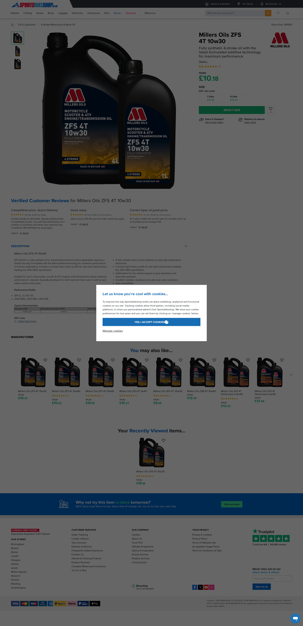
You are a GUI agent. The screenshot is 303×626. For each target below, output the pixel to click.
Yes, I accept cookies (149, 322)
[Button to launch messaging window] (295, 618)
